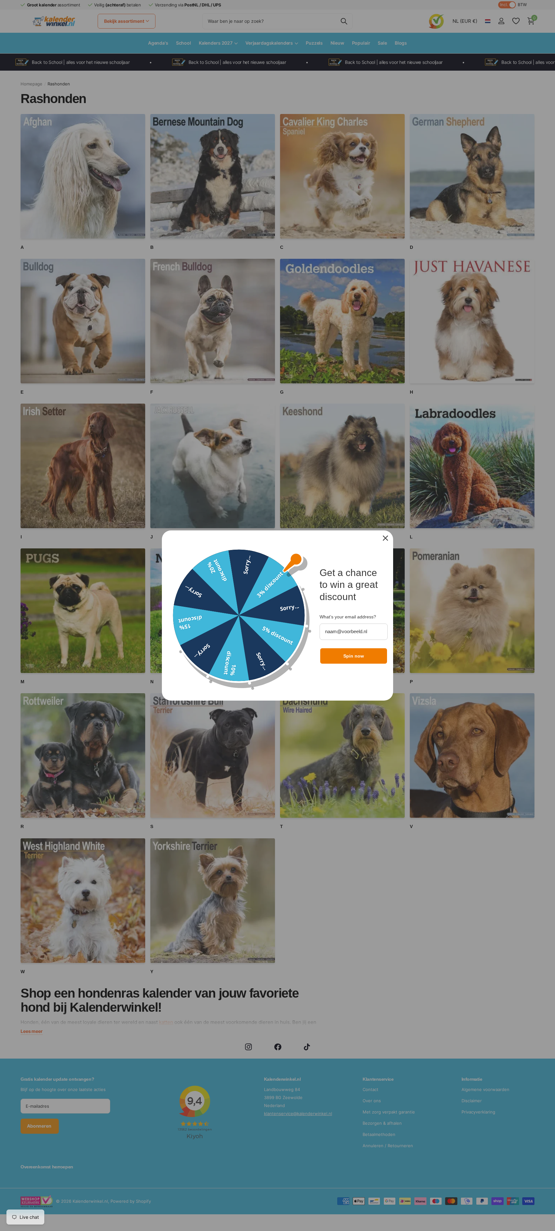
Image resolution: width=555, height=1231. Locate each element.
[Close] (385, 538)
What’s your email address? (348, 616)
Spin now (353, 656)
